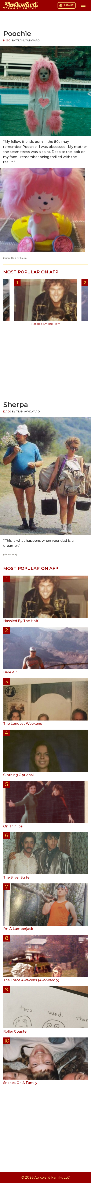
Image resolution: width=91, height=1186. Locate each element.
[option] (45, 304)
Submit (68, 5)
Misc (6, 40)
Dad (6, 411)
